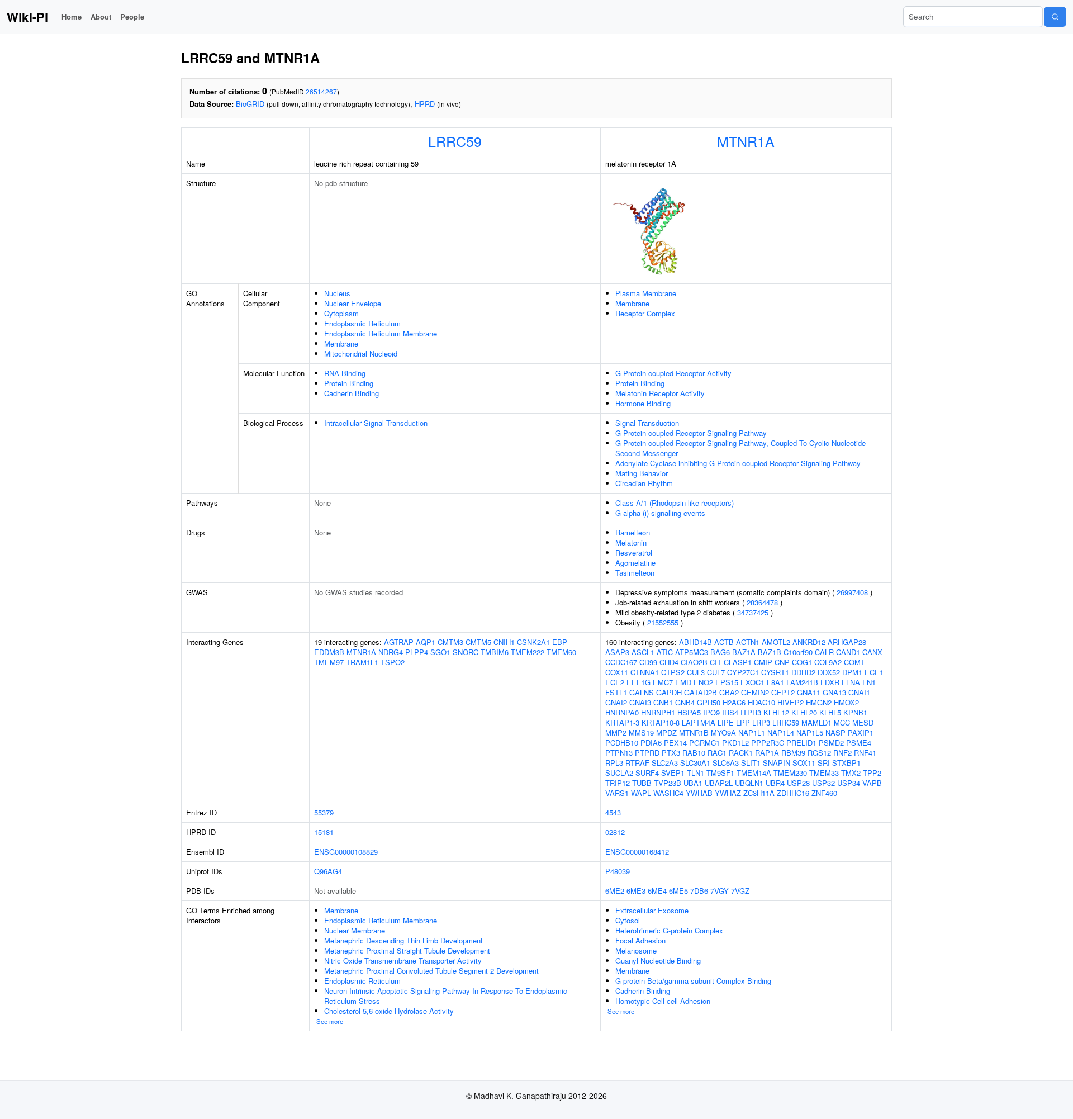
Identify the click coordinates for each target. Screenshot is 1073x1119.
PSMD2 (831, 742)
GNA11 (808, 692)
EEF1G (638, 682)
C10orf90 (798, 652)
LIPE (726, 722)
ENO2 (703, 682)
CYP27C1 (743, 672)
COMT (854, 662)
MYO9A (723, 732)
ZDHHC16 (793, 793)
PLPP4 (416, 652)
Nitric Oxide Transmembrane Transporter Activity (403, 960)
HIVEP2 (790, 702)
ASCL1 (643, 652)
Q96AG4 (328, 871)
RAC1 (717, 752)
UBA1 (692, 782)
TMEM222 (527, 652)
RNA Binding (344, 373)
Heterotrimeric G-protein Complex (669, 930)
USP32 (823, 782)
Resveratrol (633, 552)
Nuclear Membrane (354, 930)
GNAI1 (859, 692)
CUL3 (696, 672)
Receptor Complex (645, 313)
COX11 (616, 672)
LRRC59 (455, 141)
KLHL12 (776, 712)
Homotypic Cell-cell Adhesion (662, 1000)
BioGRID (250, 103)
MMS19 (641, 732)
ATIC (665, 652)
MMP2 (615, 732)
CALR (824, 652)
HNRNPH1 (658, 712)
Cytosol (627, 920)
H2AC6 (734, 702)
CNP (782, 662)
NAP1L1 (751, 732)
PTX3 (671, 752)
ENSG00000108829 (346, 851)
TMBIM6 (495, 652)
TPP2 (872, 772)
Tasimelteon (634, 572)
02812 (615, 832)
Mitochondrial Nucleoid (360, 353)
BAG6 (720, 652)
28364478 (762, 602)
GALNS (641, 692)
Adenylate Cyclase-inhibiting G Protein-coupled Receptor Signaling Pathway (738, 463)
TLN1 (695, 772)
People (132, 16)
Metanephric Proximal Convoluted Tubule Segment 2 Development (431, 970)
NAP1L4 (780, 732)
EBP (559, 642)
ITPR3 (750, 712)
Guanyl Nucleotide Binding (658, 960)
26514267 (321, 91)
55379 (324, 812)
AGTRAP (399, 642)
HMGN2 (819, 702)
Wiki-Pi (27, 17)
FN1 (869, 682)
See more (329, 1021)
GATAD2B (700, 692)
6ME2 (614, 890)
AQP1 (425, 642)
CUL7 (716, 672)
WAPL (641, 793)
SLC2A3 (665, 762)
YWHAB (699, 793)
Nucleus (337, 293)
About (101, 16)
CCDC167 (621, 662)
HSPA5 (689, 712)
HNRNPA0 (622, 712)
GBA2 (729, 692)
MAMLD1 (816, 722)
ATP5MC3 (691, 652)
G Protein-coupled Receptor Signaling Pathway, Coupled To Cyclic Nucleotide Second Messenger (740, 448)
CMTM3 (450, 642)
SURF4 (647, 772)
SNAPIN (776, 762)
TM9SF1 (720, 772)
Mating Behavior (641, 473)
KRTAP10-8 (661, 722)
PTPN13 (619, 752)
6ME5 (678, 890)
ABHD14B (695, 642)
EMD (683, 682)
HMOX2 (846, 702)
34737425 (752, 612)
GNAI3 (640, 702)
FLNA (851, 682)
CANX (872, 652)
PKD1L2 (735, 742)
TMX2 (851, 772)
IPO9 (711, 712)
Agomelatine (635, 562)
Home (71, 16)
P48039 (617, 871)
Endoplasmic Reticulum (362, 323)
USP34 (848, 782)
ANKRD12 (808, 642)
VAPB (872, 782)
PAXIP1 (860, 732)
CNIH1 (504, 642)
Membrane (341, 343)
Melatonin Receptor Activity (660, 393)
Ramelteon (632, 532)
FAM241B (802, 682)
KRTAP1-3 (622, 722)
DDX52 (829, 672)
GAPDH (669, 692)
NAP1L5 (809, 732)
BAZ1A (744, 652)
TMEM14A (754, 772)
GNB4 (685, 702)
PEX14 (675, 742)
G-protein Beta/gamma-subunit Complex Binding (693, 980)
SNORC (465, 652)
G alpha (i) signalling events (660, 513)
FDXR (829, 682)
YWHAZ (728, 793)
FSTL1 (616, 692)
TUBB (642, 782)
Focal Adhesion (640, 940)
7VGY (719, 890)
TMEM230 (790, 772)
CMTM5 (478, 642)
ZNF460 (824, 793)
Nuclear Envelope (352, 303)
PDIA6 (651, 742)
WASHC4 (668, 793)
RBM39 (793, 752)
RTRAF (637, 762)
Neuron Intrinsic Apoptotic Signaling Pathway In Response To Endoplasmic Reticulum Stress (445, 995)
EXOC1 (752, 682)
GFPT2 (783, 692)
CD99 (648, 662)
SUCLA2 (619, 772)
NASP (835, 732)
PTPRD (647, 752)
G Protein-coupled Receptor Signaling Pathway (691, 433)
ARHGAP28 (847, 642)
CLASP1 (738, 662)
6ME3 (635, 890)
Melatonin (631, 542)
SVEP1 (673, 772)
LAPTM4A (698, 722)
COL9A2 (828, 662)
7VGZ (740, 890)
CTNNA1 (644, 672)
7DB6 (699, 890)
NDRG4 (390, 652)
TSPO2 (393, 662)
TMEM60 (561, 652)
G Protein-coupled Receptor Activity (673, 373)
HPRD (425, 103)
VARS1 (617, 793)
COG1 (802, 662)
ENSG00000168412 (637, 851)
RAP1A (767, 752)
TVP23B (667, 782)
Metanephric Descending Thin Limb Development (403, 940)
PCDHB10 (621, 742)
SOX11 (803, 762)
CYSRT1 (775, 672)
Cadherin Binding (351, 393)
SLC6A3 (726, 762)
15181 (324, 832)
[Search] (1055, 17)
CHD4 (668, 662)
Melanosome (636, 950)
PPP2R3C (767, 742)
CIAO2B (694, 662)
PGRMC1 (704, 742)
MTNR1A (746, 141)
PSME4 (858, 742)
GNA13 (834, 692)
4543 (613, 812)
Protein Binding (348, 383)
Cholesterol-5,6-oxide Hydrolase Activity (389, 1011)
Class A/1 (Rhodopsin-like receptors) (674, 502)
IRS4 (730, 712)
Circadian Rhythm (644, 483)
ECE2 (614, 682)
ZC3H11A (759, 793)
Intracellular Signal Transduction (376, 423)
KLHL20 (804, 712)
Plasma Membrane (645, 293)
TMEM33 (824, 772)
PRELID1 (801, 742)
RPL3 (614, 762)
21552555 (662, 622)
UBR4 (775, 782)
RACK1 (741, 752)
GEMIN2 (755, 692)
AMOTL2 (776, 642)
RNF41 (865, 752)
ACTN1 (747, 642)
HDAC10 (761, 702)
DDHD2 (803, 672)
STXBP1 (846, 762)
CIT (715, 662)
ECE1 (874, 672)
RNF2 (842, 752)
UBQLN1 (749, 782)
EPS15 (726, 682)
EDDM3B (329, 652)
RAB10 (693, 752)
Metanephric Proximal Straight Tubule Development (407, 950)
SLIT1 (751, 762)
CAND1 (848, 652)
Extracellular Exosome (652, 910)
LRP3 (761, 722)
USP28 (798, 782)
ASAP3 (617, 652)
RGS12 (819, 752)
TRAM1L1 (362, 662)
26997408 (852, 592)
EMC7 (663, 682)
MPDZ (666, 732)
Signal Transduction (647, 423)
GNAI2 (616, 702)
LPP (743, 722)
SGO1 (440, 652)
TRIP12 (617, 782)
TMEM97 (329, 662)
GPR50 (708, 702)
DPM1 (852, 672)
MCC (842, 722)
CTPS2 (673, 672)
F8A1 (775, 682)
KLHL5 (830, 712)
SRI (824, 762)
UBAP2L (719, 782)
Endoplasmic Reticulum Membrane (380, 333)
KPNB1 (855, 712)
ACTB (724, 642)
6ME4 (657, 890)
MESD (862, 722)
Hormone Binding (643, 403)
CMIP (763, 662)
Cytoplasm (341, 313)
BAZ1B (769, 652)
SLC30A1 (695, 762)
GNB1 (663, 702)
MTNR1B (694, 732)
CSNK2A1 (533, 642)
